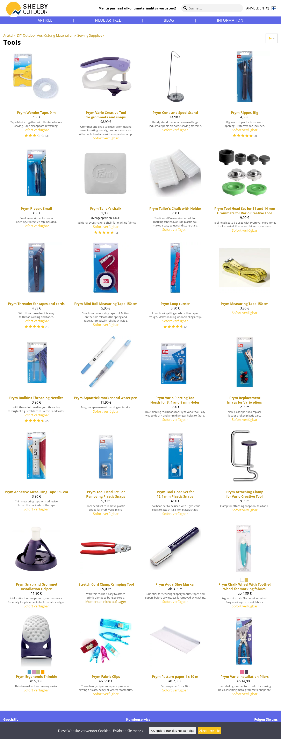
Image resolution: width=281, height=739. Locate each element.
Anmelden (255, 8)
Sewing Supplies (91, 35)
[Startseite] (29, 12)
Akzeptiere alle (209, 731)
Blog (169, 20)
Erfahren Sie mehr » (128, 730)
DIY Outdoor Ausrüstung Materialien (46, 35)
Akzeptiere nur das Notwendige (172, 731)
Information (230, 20)
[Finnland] (275, 8)
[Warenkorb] (267, 8)
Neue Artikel (108, 20)
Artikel (45, 20)
